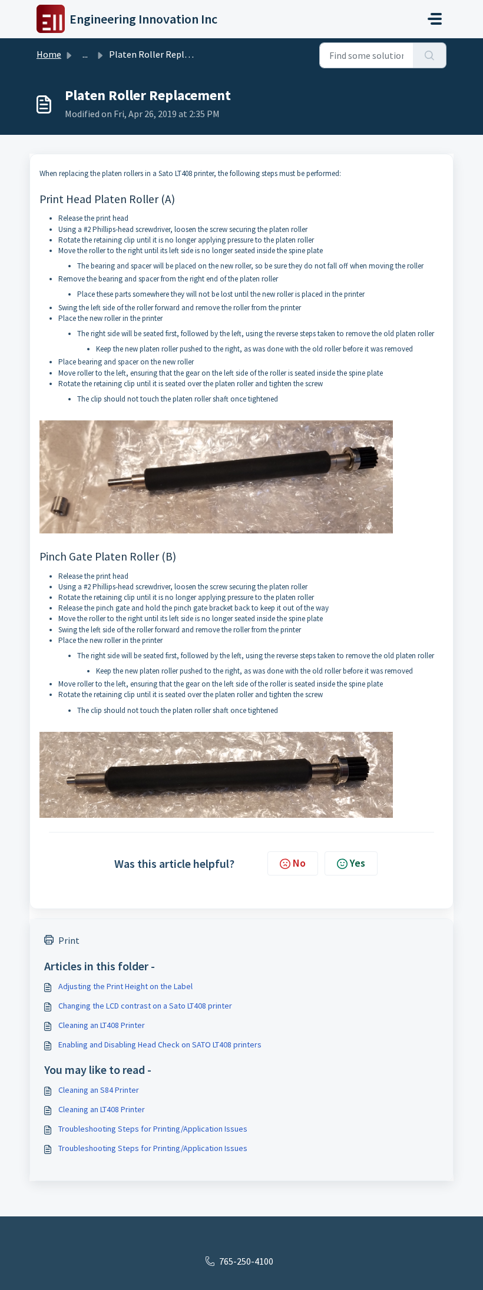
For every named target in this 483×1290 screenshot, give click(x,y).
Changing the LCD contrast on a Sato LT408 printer (145, 1005)
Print (69, 940)
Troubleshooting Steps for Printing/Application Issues (152, 1128)
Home (49, 54)
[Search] (429, 55)
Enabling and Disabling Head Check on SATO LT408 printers (160, 1044)
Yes (357, 863)
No (299, 863)
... (85, 54)
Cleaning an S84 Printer (98, 1090)
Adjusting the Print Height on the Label (125, 986)
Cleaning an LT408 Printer (101, 1025)
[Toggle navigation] (434, 18)
